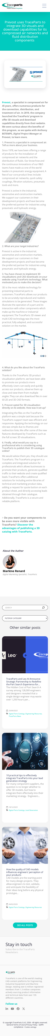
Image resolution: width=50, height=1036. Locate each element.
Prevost (6, 102)
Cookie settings (30, 1027)
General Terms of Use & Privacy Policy (22, 1024)
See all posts (25, 925)
